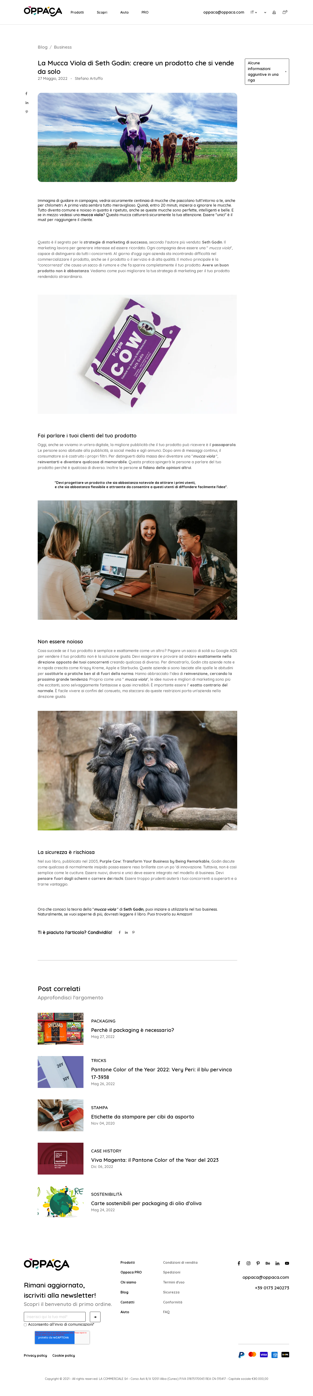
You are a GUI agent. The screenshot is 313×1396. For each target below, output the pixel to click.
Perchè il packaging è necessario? (132, 1030)
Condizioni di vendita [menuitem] (180, 1262)
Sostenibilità (106, 1194)
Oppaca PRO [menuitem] (131, 1272)
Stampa (99, 1107)
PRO (145, 12)
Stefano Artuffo (89, 78)
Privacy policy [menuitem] (35, 1355)
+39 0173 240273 (272, 1287)
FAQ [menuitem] (166, 1312)
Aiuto (124, 12)
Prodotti (77, 12)
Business (63, 47)
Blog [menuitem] (124, 1292)
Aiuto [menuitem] (125, 1312)
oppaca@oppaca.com (223, 12)
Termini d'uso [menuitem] (174, 1282)
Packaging (103, 1021)
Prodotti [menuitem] (128, 1262)
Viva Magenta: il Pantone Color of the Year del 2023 (155, 1160)
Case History (106, 1151)
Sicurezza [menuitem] (171, 1292)
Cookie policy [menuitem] (63, 1355)
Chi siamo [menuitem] (128, 1282)
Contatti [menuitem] (127, 1302)
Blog (42, 47)
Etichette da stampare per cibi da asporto (142, 1116)
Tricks (98, 1060)
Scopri (102, 12)
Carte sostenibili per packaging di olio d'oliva (146, 1203)
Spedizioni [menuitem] (171, 1272)
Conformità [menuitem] (172, 1302)
